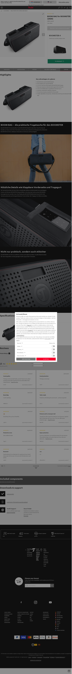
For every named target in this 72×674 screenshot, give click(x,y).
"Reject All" (29, 325)
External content (20, 355)
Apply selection (26, 359)
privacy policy (48, 338)
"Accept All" (30, 330)
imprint (17, 340)
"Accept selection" (20, 335)
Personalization (20, 352)
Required (19, 343)
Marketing (19, 349)
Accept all (46, 359)
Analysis (18, 346)
